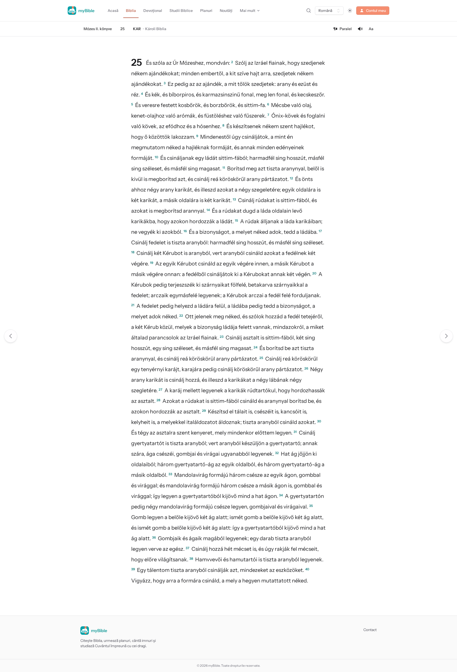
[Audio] (360, 29)
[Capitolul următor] (446, 336)
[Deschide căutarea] (308, 10)
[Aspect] (350, 10)
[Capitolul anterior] (10, 336)
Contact (370, 629)
